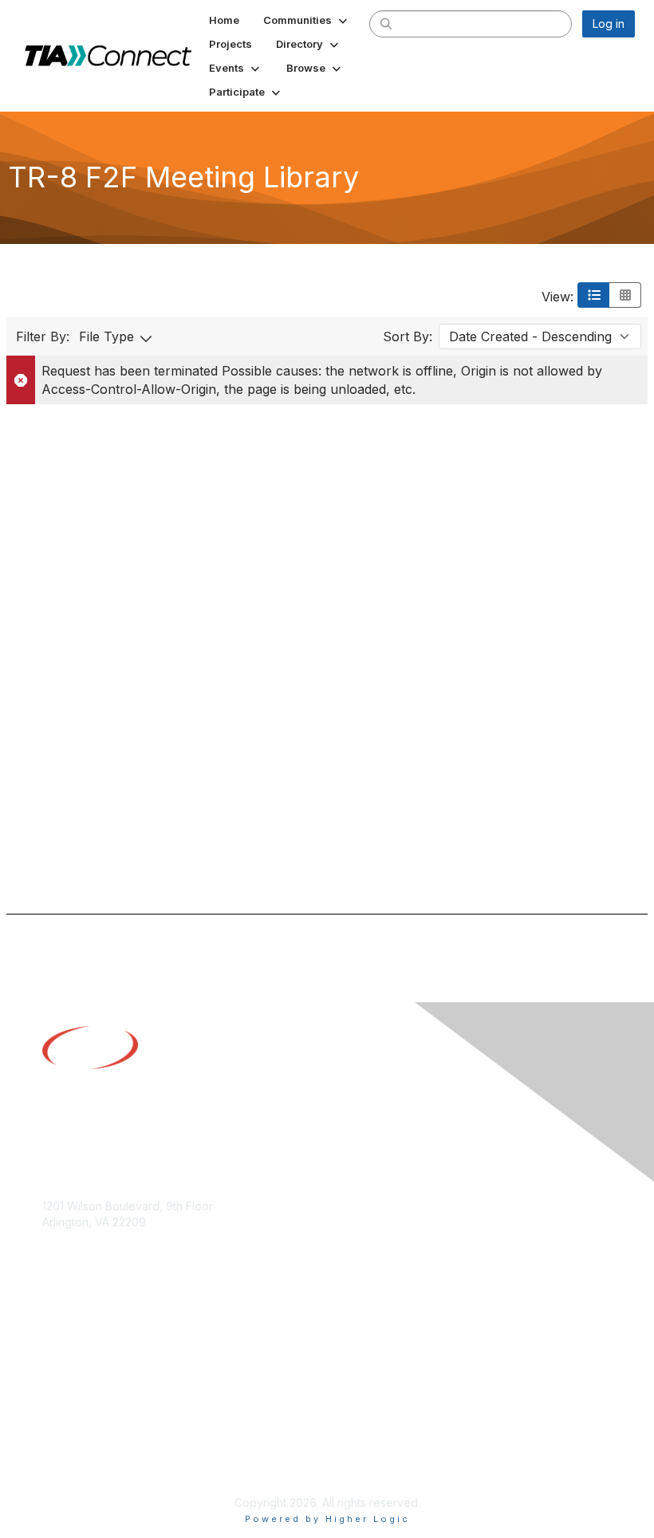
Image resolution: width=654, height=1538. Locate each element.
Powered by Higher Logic (327, 1518)
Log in (608, 23)
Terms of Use (77, 1462)
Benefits (63, 1342)
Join (53, 1326)
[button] (306, 20)
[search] (386, 23)
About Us (66, 1447)
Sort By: (407, 336)
